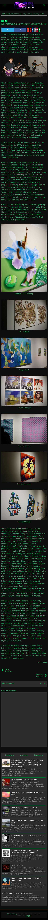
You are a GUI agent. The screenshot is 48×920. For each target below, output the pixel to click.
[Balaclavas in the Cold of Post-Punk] (6, 782)
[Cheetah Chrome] (6, 868)
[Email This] (37, 30)
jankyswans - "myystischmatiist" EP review (18, 893)
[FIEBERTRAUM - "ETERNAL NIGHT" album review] (6, 838)
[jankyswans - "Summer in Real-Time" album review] (6, 795)
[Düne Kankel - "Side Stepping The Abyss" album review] (6, 881)
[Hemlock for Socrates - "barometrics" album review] (6, 823)
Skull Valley (12, 914)
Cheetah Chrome (17, 865)
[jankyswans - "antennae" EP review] (6, 810)
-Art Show (42, 662)
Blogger (28, 916)
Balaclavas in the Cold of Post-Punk (24, 780)
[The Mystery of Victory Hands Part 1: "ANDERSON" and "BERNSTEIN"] (6, 853)
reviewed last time (29, 105)
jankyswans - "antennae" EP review (24, 807)
